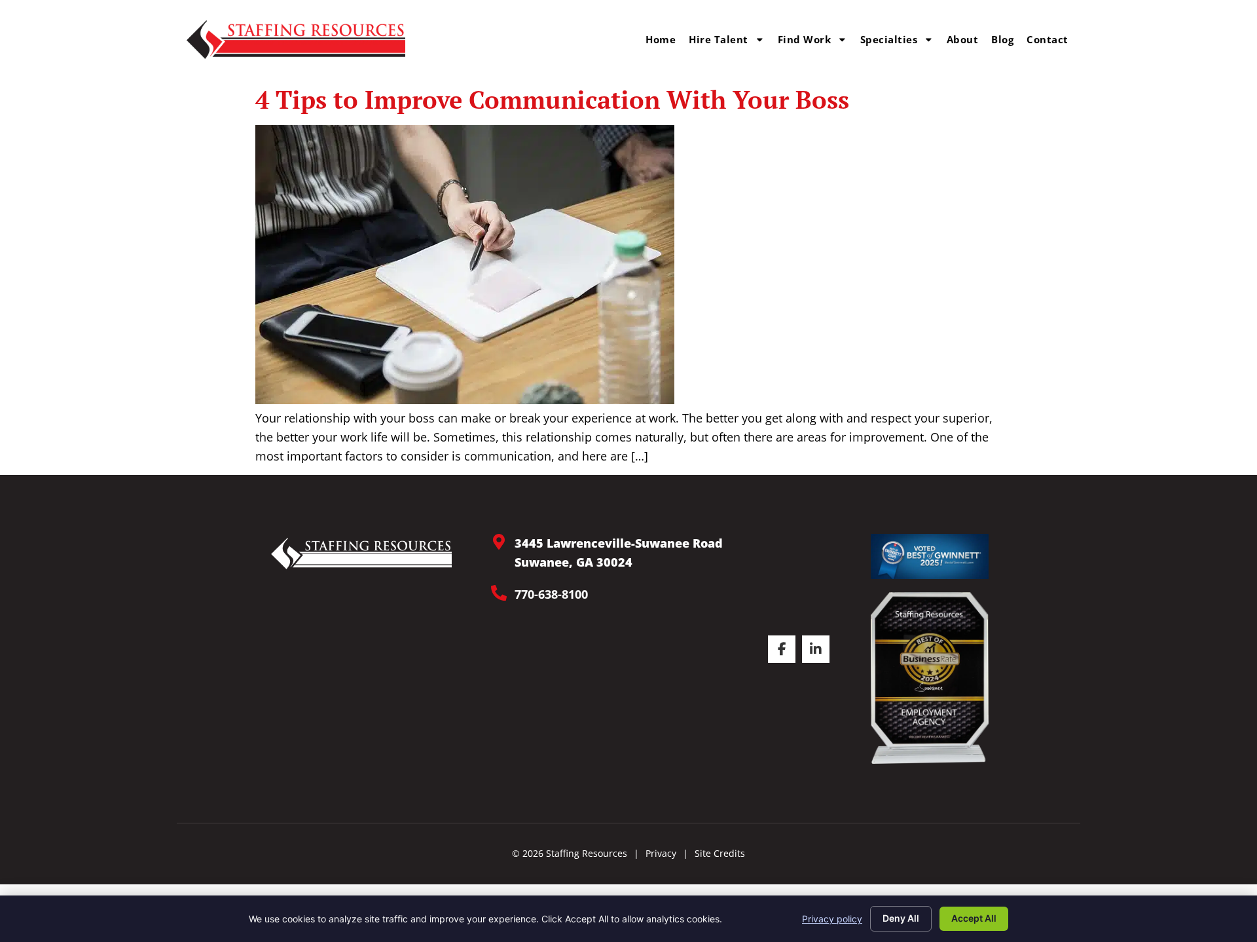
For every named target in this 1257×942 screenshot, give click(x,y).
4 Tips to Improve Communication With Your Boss (552, 99)
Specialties (889, 39)
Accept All (973, 918)
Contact (1047, 39)
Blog (1002, 39)
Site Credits (720, 853)
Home (661, 39)
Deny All (901, 918)
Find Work (804, 39)
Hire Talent (718, 39)
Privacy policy (832, 918)
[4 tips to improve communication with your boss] (464, 399)
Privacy (661, 853)
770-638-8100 (551, 594)
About (963, 39)
